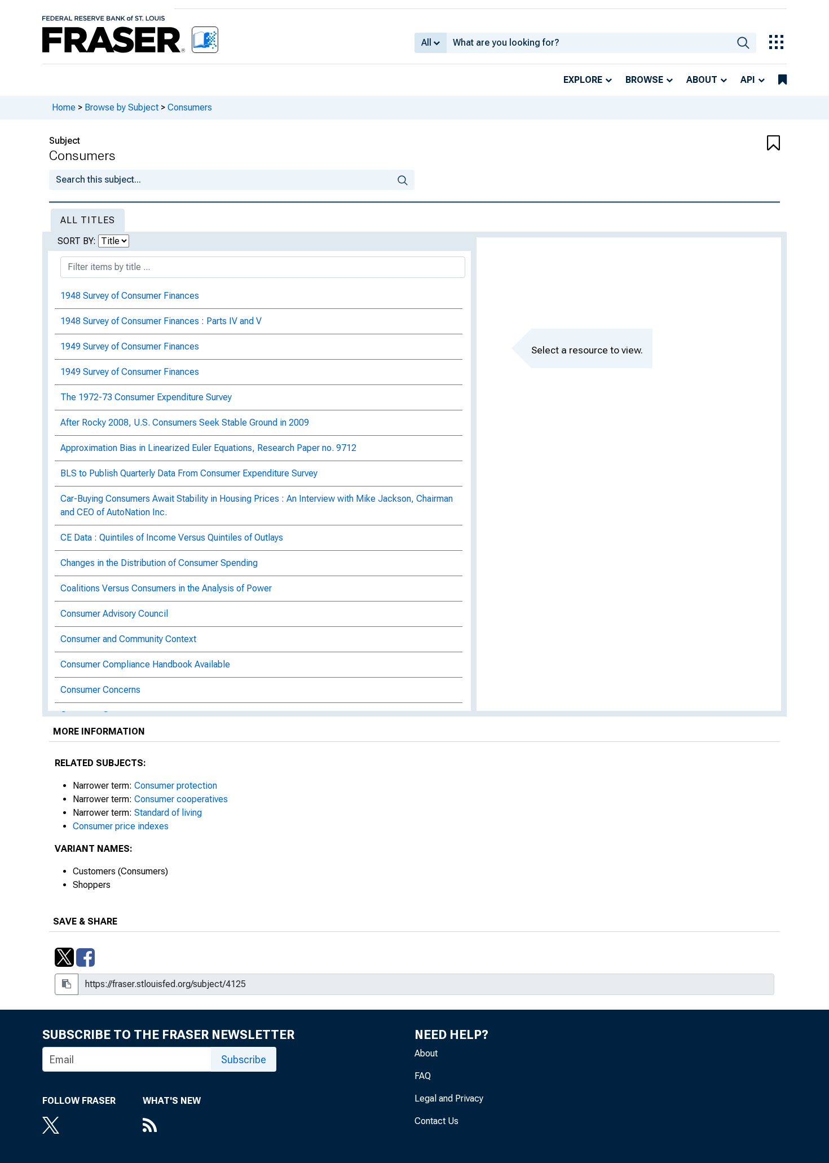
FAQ (422, 1076)
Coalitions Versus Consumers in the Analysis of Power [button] (166, 588)
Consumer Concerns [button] (100, 689)
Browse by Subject (121, 107)
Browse (644, 79)
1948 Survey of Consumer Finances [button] (129, 295)
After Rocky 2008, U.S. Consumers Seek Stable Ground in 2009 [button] (184, 422)
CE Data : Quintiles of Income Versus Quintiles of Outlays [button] (171, 537)
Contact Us (436, 1121)
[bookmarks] (782, 80)
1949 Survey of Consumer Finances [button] (129, 346)
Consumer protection (175, 785)
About (701, 79)
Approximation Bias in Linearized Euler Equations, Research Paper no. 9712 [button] (208, 448)
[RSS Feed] (172, 1126)
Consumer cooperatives (181, 799)
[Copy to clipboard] (66, 984)
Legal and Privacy (448, 1098)
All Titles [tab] (87, 220)
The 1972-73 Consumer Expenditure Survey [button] (146, 397)
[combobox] (588, 43)
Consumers (189, 107)
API (747, 79)
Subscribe (243, 1059)
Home (64, 107)
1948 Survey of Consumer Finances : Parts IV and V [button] (161, 321)
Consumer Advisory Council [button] (114, 613)
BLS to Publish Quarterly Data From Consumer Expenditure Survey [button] (189, 473)
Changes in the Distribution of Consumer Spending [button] (159, 563)
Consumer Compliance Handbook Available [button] (145, 664)
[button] (719, 143)
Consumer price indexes (121, 826)
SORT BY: (78, 241)
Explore (582, 79)
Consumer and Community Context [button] (128, 639)
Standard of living (168, 812)
